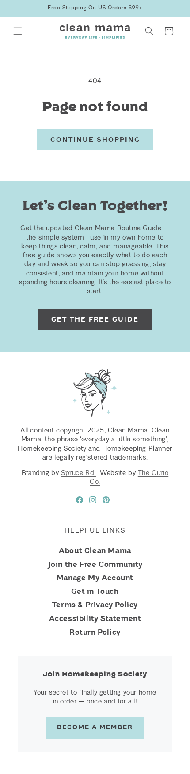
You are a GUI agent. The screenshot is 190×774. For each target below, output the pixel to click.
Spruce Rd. (78, 473)
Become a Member (95, 727)
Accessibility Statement (95, 618)
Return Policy (95, 632)
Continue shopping (95, 140)
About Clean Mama (95, 550)
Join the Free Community (95, 564)
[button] (17, 31)
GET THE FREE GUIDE (95, 319)
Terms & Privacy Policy (95, 604)
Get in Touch (94, 591)
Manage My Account (95, 577)
